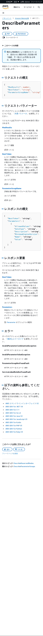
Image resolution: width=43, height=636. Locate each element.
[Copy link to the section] (2, 78)
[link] (36, 18)
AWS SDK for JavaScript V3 (16, 419)
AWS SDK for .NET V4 (14, 406)
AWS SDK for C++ (12, 410)
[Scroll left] (12, 7)
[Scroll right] (33, 7)
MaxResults (14, 87)
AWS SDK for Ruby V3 (14, 432)
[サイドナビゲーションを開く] (3, 13)
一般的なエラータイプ (14, 339)
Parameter (11, 322)
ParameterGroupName (18, 92)
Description (21, 232)
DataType (19, 229)
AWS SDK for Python (14, 429)
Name (17, 237)
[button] (10, 45)
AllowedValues (22, 226)
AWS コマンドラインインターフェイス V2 (22, 403)
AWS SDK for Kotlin (13, 422)
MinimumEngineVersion (26, 234)
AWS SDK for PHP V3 (14, 425)
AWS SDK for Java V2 (14, 416)
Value (18, 239)
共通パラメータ (21, 113)
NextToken (13, 90)
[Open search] (39, 7)
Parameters (14, 221)
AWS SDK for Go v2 (13, 413)
